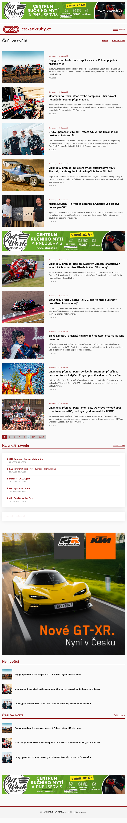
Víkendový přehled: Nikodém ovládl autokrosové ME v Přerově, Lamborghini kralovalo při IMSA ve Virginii (82, 169)
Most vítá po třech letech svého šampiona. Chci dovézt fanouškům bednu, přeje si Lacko (57, 689)
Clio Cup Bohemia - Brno (21, 498)
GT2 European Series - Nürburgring (26, 459)
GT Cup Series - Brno (19, 488)
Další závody (119, 445)
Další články (119, 715)
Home (105, 40)
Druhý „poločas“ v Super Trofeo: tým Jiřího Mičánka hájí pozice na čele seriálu (53, 704)
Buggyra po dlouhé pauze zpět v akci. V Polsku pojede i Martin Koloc (48, 674)
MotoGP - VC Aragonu (20, 479)
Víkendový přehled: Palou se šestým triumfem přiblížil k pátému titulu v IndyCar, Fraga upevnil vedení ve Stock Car (85, 373)
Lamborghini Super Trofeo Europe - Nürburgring (32, 469)
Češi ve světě (118, 40)
